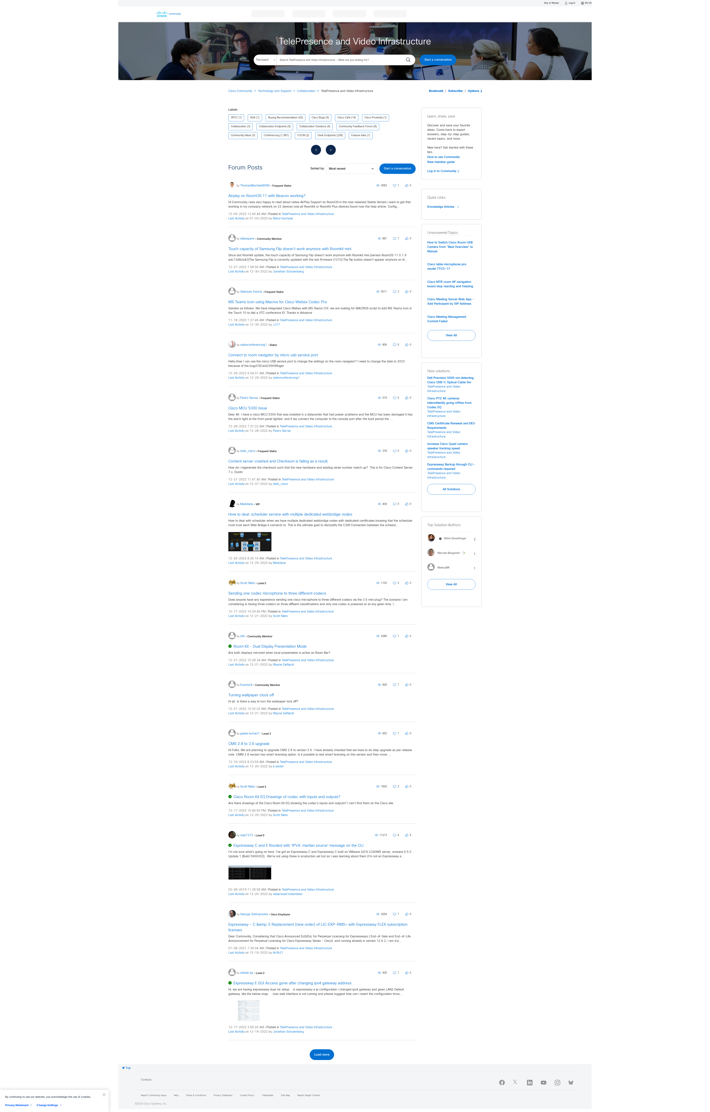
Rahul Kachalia (283, 218)
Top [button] (128, 1068)
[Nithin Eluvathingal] (448, 542)
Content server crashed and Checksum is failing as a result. (278, 461)
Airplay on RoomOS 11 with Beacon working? (266, 196)
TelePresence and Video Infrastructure (308, 214)
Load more (321, 1055)
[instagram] (557, 1082)
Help (176, 1095)
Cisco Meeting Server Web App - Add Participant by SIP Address (450, 301)
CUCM (301, 135)
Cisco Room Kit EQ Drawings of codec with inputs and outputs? (287, 797)
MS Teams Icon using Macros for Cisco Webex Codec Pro (277, 302)
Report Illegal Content (308, 1095)
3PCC (234, 118)
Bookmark (436, 91)
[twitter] (516, 1082)
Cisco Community (240, 91)
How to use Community (443, 157)
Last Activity (236, 218)
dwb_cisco (280, 484)
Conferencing (272, 135)
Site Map (285, 1095)
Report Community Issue (153, 1095)
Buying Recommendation (282, 118)
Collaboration (306, 91)
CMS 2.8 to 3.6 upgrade (249, 744)
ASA (253, 118)
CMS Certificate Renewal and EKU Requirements (451, 425)
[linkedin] (529, 1082)
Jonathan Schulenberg (288, 271)
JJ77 (276, 324)
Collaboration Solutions (312, 126)
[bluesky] (571, 1081)
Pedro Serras (282, 431)
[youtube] (543, 1082)
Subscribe (455, 91)
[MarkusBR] (439, 571)
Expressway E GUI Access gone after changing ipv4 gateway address (292, 983)
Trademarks (267, 1095)
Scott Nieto (280, 616)
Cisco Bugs (318, 118)
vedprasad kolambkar (288, 894)
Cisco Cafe (343, 118)
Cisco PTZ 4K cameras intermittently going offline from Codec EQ (449, 402)
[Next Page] (331, 150)
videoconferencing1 (286, 377)
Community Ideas (241, 135)
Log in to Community (442, 171)
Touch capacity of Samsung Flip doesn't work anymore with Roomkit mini (289, 249)
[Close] (104, 1094)
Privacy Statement (16, 1105)
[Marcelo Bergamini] (448, 557)
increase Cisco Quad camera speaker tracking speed (447, 446)
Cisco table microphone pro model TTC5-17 (446, 266)
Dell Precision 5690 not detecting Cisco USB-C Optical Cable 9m (450, 380)
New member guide (441, 162)
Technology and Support (274, 91)
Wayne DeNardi (283, 664)
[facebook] (502, 1082)
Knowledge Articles (441, 207)
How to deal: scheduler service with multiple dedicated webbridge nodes (290, 514)
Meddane (279, 563)
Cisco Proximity (373, 118)
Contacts (146, 1080)
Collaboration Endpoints (273, 126)
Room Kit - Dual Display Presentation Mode (270, 646)
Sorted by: (317, 168)
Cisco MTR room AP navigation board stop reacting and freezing (450, 284)
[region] (54, 1101)
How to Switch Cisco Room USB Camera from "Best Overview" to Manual (450, 246)
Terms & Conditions (196, 1095)
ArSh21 (278, 952)
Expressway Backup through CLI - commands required (451, 466)
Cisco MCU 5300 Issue (247, 408)
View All (451, 335)
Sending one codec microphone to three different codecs (277, 593)
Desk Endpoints (327, 135)
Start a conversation (438, 59)
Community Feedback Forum (356, 126)
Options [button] (473, 91)
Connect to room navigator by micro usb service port (273, 355)
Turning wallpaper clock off (251, 695)
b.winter (278, 766)
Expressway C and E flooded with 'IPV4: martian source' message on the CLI (299, 845)
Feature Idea (358, 135)
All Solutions (451, 489)
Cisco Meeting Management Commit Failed (446, 319)
